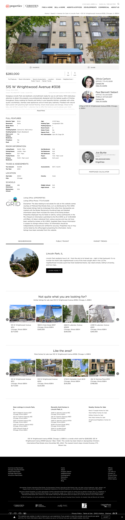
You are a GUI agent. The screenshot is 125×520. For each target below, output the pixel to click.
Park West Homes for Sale (97, 417)
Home (63, 468)
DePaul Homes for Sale (96, 415)
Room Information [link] (25, 79)
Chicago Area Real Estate (16, 469)
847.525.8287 (107, 97)
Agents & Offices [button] (74, 7)
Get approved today (103, 159)
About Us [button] (115, 7)
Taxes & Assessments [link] (39, 79)
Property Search (66, 471)
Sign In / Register (107, 4)
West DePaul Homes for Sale (98, 413)
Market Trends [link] (46, 81)
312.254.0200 (107, 95)
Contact (100, 83)
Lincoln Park (29, 92)
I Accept (106, 517)
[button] (99, 125)
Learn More (53, 270)
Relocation (64, 477)
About (63, 469)
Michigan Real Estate (14, 473)
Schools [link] (58, 79)
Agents (110, 469)
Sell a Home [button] (59, 7)
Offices (110, 468)
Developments (90, 7)
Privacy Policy (112, 475)
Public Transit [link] (35, 81)
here (87, 518)
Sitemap (108, 513)
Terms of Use (112, 477)
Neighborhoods (66, 473)
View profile (101, 86)
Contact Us (111, 473)
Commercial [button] (103, 7)
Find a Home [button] (47, 7)
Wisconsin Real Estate (15, 475)
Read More (41, 111)
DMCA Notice (112, 479)
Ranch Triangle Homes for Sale (98, 410)
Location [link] (51, 79)
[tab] (25, 241)
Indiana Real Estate (14, 471)
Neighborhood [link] (68, 79)
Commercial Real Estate (15, 468)
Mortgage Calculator (99, 172)
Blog (62, 481)
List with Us (112, 471)
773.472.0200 (107, 81)
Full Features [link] (12, 79)
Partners (63, 479)
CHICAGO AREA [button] (89, 4)
